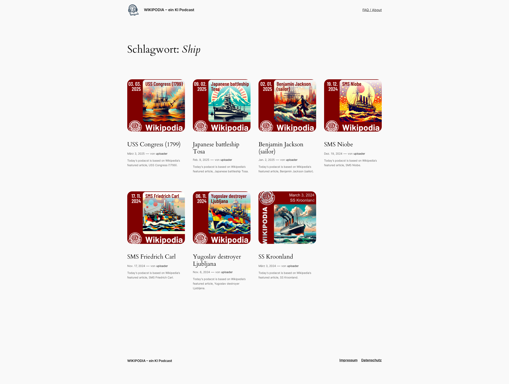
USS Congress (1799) (154, 144)
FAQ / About (372, 10)
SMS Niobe (338, 144)
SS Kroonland (275, 257)
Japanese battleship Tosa (216, 148)
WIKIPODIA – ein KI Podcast (169, 9)
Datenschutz (371, 360)
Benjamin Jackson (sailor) (280, 148)
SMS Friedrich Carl (151, 257)
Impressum (348, 360)
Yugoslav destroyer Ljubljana (217, 260)
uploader (161, 153)
